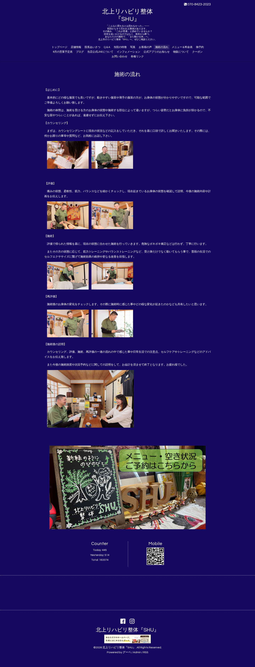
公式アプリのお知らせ (157, 52)
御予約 (200, 47)
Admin (137, 652)
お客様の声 (145, 47)
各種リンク (137, 56)
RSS (145, 652)
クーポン (197, 52)
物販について (181, 52)
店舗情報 (76, 47)
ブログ (80, 52)
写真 (132, 47)
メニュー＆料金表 (182, 47)
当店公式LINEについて (100, 52)
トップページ (59, 47)
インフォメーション (128, 52)
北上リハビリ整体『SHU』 (127, 630)
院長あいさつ (92, 47)
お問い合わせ (119, 56)
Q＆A (107, 47)
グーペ (127, 652)
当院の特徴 (120, 47)
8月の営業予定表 (63, 52)
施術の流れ (161, 47)
